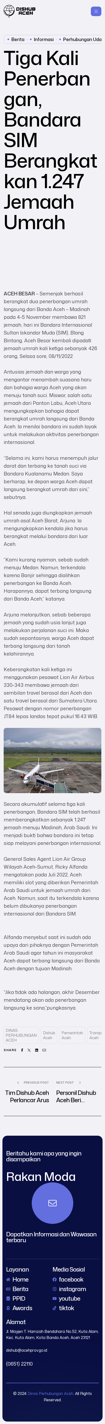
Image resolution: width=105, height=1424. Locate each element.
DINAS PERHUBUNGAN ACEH (21, 1035)
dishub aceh (49, 1035)
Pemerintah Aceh (72, 1035)
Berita (17, 39)
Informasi (44, 39)
